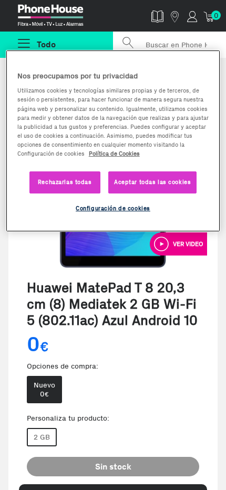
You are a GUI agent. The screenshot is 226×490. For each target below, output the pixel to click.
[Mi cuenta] (192, 16)
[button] (178, 244)
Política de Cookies (114, 153)
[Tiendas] (175, 16)
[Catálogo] (157, 16)
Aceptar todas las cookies (152, 182)
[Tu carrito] (209, 16)
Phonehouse (61, 18)
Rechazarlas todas (65, 182)
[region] (113, 141)
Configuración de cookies (113, 208)
